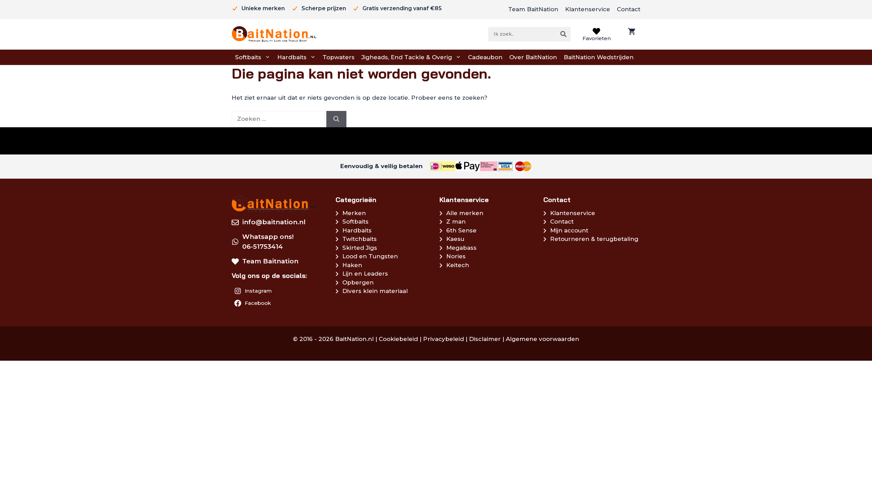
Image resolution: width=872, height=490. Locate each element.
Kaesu (455, 238)
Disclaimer (485, 339)
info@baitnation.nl (274, 222)
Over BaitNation (533, 57)
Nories (456, 256)
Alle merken (464, 213)
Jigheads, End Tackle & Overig (406, 57)
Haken (352, 265)
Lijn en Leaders (365, 273)
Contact (628, 9)
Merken (354, 213)
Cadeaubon (485, 57)
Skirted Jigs (359, 247)
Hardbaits (292, 57)
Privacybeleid (443, 339)
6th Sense (461, 230)
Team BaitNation (533, 9)
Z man (456, 221)
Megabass (461, 247)
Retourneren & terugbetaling (594, 238)
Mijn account (569, 230)
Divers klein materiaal (375, 291)
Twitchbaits (359, 238)
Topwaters (339, 57)
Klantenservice (587, 9)
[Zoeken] (563, 34)
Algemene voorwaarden (542, 339)
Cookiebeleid (398, 339)
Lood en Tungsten (370, 256)
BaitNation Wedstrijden (599, 57)
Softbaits (248, 57)
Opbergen (358, 282)
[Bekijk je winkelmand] (631, 34)
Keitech (457, 265)
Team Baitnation (270, 261)
